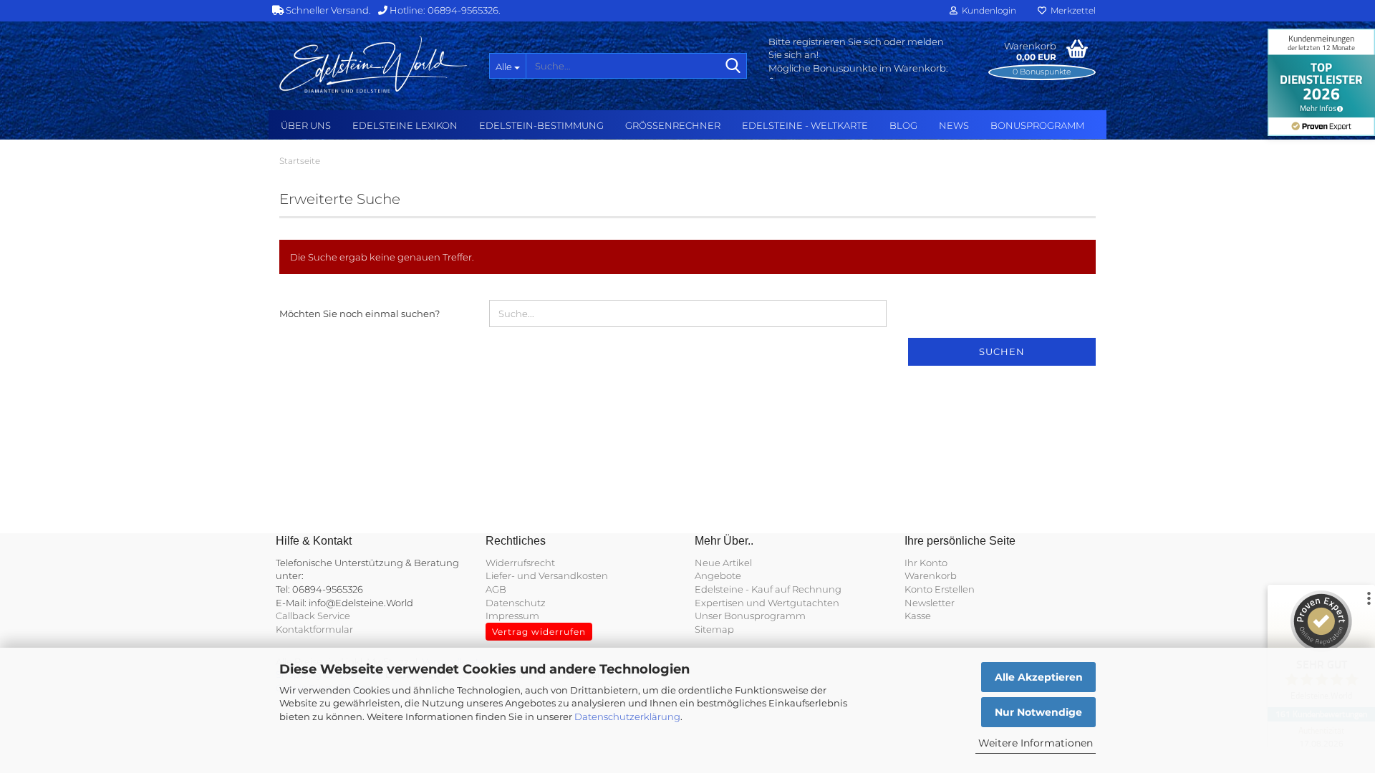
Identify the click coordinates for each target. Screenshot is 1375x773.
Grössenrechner (672, 125)
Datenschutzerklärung (627, 716)
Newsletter (929, 602)
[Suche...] (733, 66)
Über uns (306, 125)
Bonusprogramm (1037, 125)
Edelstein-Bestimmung (541, 125)
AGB (496, 589)
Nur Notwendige (1038, 712)
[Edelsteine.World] (373, 64)
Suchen (1002, 351)
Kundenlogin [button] (986, 10)
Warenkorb (930, 575)
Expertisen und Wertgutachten (767, 602)
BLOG (903, 125)
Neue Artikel (723, 562)
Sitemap (714, 629)
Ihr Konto (925, 562)
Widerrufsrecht (520, 562)
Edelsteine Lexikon (405, 125)
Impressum (512, 615)
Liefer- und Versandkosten (547, 575)
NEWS (954, 125)
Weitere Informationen (1035, 742)
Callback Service (313, 615)
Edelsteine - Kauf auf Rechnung (768, 589)
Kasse (917, 615)
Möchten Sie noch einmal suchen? (359, 313)
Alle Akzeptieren (1039, 677)
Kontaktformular (314, 629)
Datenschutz (516, 602)
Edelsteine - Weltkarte (805, 125)
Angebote (718, 575)
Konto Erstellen (939, 589)
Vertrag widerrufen (539, 631)
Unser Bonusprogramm (750, 615)
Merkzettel (1071, 10)
